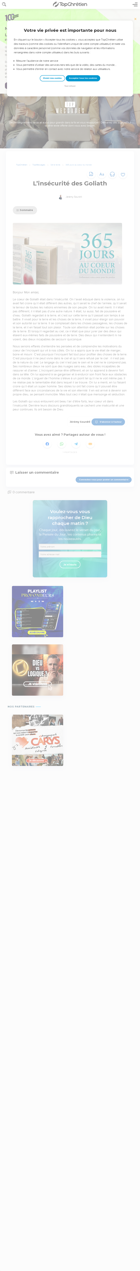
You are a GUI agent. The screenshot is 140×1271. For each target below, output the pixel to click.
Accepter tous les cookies (83, 78)
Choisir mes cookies (52, 78)
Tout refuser (70, 86)
